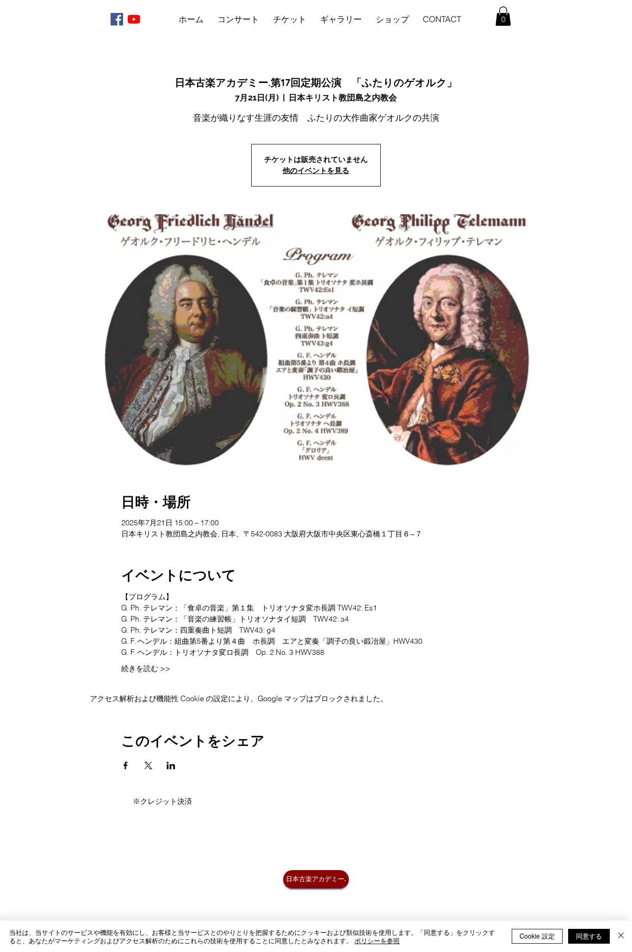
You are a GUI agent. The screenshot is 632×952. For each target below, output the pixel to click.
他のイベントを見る (316, 170)
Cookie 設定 (537, 935)
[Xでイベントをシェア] (148, 765)
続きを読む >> (145, 668)
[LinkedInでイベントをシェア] (171, 765)
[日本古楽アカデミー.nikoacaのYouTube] (134, 19)
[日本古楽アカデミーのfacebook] (117, 19)
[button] (503, 16)
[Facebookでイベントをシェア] (125, 765)
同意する (589, 935)
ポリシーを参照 (377, 940)
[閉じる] (620, 936)
